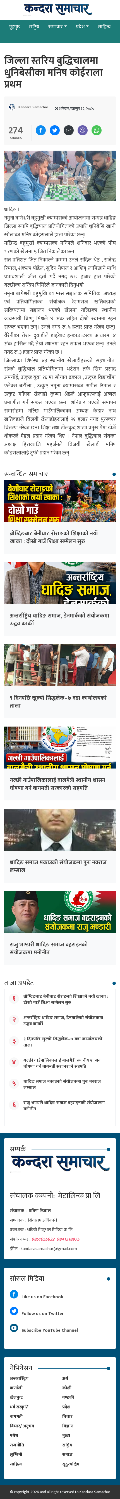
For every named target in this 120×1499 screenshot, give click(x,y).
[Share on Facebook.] (41, 130)
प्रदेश (80, 27)
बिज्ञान (67, 1426)
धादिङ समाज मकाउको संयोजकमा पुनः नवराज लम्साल (58, 866)
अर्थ (65, 1378)
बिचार (67, 1416)
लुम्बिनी (16, 1454)
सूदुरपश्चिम (70, 1464)
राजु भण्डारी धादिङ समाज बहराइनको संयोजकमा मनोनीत (49, 948)
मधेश (14, 1435)
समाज (67, 1454)
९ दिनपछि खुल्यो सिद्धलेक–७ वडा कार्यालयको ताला (58, 702)
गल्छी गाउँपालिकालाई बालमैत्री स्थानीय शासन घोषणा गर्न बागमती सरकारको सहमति (57, 784)
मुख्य (66, 1435)
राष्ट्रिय (34, 27)
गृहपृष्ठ (14, 27)
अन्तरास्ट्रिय (19, 1378)
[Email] (69, 130)
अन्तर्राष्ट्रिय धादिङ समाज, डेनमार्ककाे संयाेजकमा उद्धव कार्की (59, 619)
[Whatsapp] (97, 130)
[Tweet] (55, 130)
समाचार (55, 27)
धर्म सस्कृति (19, 1407)
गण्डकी (68, 1397)
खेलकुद (16, 1397)
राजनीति (17, 1445)
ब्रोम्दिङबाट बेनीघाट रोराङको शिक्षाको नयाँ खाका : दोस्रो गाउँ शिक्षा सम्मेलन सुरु (54, 537)
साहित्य (104, 27)
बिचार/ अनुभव (22, 1426)
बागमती (16, 1416)
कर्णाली (16, 1388)
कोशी (66, 1388)
